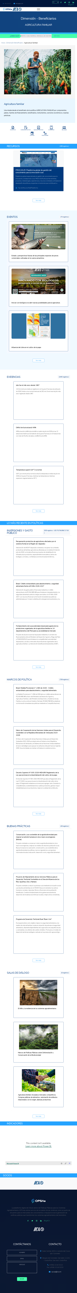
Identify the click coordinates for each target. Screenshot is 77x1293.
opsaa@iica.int (19, 3)
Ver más (57, 36)
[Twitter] (65, 2)
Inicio (3, 43)
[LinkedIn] (73, 2)
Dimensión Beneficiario (14, 43)
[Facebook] (61, 2)
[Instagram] (69, 2)
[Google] (36, 1220)
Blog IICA (71, 5)
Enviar (22, 1279)
